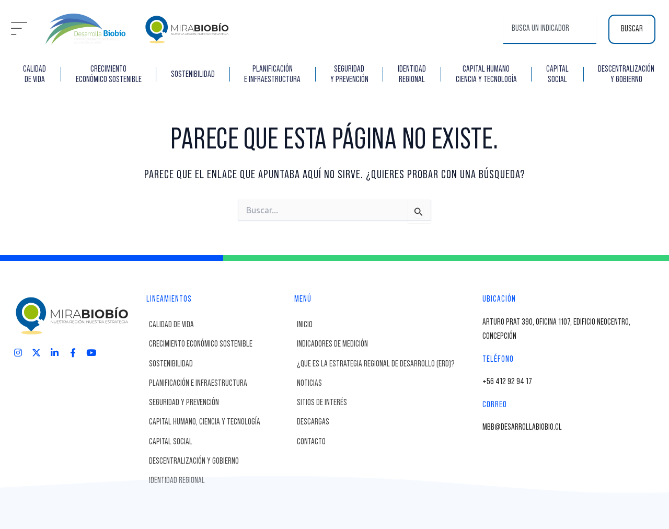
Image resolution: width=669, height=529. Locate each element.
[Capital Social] (219, 442)
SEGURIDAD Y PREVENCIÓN (349, 74)
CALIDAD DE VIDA (34, 74)
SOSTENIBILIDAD (193, 74)
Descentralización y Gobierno (626, 74)
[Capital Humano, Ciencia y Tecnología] (219, 422)
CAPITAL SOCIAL (557, 74)
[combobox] (549, 29)
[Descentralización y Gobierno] (219, 461)
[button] (19, 29)
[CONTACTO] (387, 442)
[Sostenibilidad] (219, 364)
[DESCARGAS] (387, 422)
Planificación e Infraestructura (272, 74)
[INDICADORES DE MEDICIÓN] (387, 344)
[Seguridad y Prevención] (219, 403)
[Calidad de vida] (219, 325)
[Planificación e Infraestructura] (219, 383)
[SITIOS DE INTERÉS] (387, 403)
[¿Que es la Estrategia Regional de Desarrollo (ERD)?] (387, 364)
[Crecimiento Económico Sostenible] (219, 344)
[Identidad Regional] (219, 481)
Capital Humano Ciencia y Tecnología (486, 74)
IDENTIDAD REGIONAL (412, 74)
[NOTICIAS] (387, 383)
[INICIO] (387, 325)
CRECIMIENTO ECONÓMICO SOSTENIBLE (109, 74)
